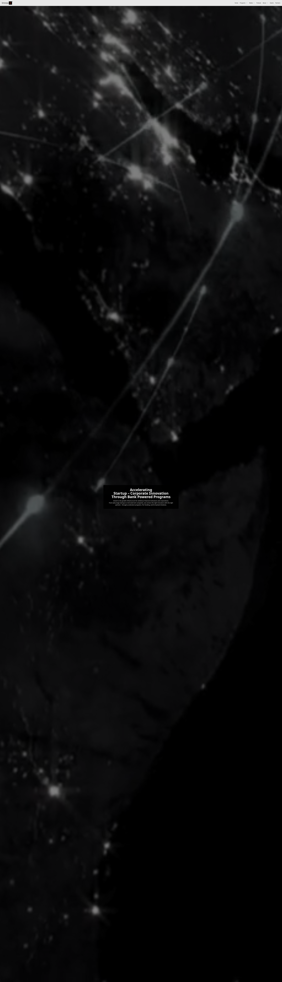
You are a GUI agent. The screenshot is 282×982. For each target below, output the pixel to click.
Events (272, 3)
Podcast (259, 3)
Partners (277, 3)
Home (236, 3)
